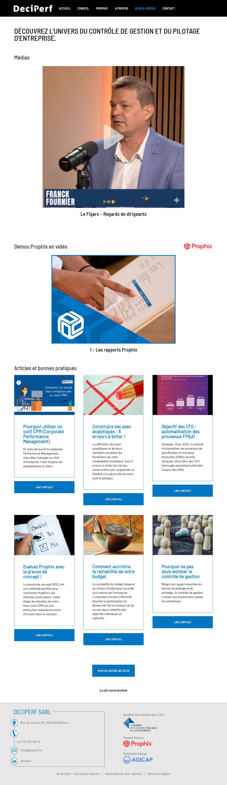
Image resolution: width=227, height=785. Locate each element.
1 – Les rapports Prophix (113, 350)
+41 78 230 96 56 (28, 742)
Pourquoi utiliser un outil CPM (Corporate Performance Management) (43, 433)
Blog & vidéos (145, 8)
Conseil (83, 8)
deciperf (25, 761)
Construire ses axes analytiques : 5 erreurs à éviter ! (111, 431)
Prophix (102, 8)
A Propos (121, 8)
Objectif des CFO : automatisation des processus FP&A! (181, 431)
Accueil (64, 8)
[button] (113, 671)
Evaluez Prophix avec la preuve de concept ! (44, 571)
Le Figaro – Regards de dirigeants (113, 214)
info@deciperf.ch (31, 750)
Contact (168, 8)
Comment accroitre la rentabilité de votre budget (113, 571)
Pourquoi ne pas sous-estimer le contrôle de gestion (181, 571)
